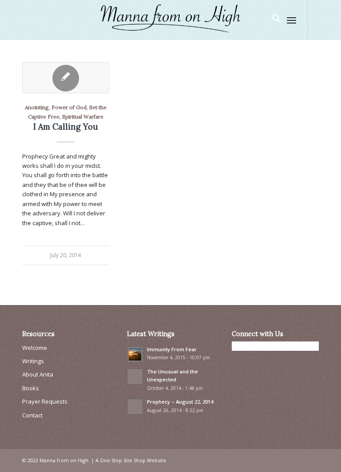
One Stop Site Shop (123, 460)
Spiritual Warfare (82, 116)
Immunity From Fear (172, 349)
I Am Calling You (65, 127)
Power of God (69, 107)
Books (30, 388)
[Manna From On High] (170, 20)
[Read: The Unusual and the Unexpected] (135, 377)
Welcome (34, 348)
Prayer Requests (44, 401)
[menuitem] (272, 20)
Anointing (37, 107)
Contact (32, 415)
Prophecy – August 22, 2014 (180, 401)
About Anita (37, 374)
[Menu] (291, 20)
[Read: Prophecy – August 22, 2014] (135, 407)
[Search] (272, 20)
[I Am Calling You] (65, 77)
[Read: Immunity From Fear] (135, 354)
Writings (33, 361)
